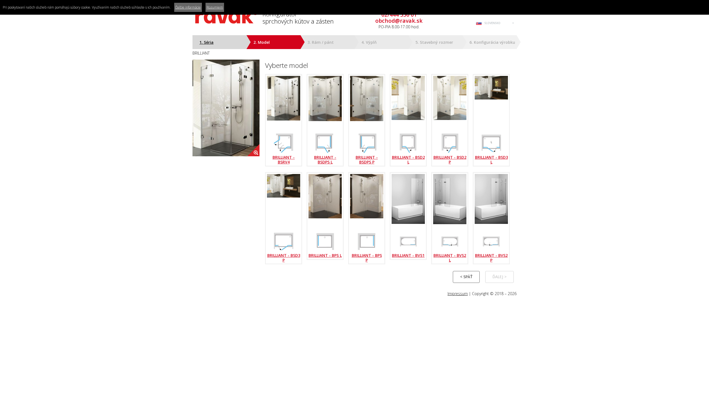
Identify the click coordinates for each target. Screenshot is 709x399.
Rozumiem (215, 7)
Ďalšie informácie (188, 7)
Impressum (458, 293)
